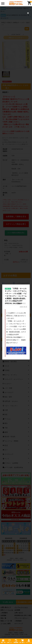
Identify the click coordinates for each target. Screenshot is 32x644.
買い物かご (22, 642)
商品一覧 (3, 642)
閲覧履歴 (16, 642)
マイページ (29, 642)
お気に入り (9, 642)
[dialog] (16, 321)
